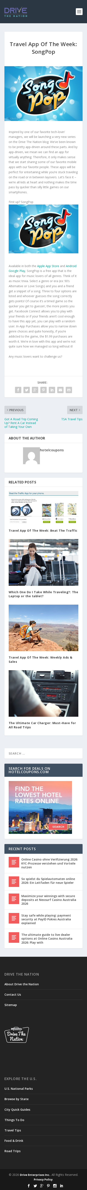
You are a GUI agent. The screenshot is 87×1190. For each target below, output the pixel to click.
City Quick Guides (17, 1110)
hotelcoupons (52, 450)
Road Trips (12, 1151)
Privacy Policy (43, 1179)
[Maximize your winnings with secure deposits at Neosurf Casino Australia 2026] (14, 899)
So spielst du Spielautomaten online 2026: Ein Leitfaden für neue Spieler (48, 881)
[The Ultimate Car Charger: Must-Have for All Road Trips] (44, 693)
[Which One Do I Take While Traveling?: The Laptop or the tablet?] (44, 562)
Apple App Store (48, 266)
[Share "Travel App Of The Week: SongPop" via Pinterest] (43, 390)
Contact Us (12, 994)
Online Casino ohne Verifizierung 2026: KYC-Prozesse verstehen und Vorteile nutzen (49, 863)
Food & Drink (13, 1141)
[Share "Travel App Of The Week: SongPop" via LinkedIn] (52, 390)
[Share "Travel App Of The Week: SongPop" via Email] (60, 390)
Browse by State (16, 1099)
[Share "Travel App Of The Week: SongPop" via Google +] (35, 390)
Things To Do (14, 1120)
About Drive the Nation (21, 984)
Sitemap (10, 1005)
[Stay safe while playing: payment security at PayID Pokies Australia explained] (14, 918)
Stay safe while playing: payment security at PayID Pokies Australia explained (46, 919)
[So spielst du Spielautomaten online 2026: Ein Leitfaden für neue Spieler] (14, 881)
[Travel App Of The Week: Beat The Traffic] (44, 507)
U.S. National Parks (18, 1089)
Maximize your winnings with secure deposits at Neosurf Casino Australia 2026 (48, 900)
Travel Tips (12, 1130)
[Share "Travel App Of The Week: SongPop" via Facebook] (18, 390)
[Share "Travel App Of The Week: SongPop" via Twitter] (26, 390)
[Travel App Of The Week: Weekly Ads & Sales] (44, 628)
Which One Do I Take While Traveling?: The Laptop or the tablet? (43, 594)
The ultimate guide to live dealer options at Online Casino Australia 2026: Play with (46, 938)
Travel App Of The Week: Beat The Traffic (43, 530)
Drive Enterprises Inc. (35, 1175)
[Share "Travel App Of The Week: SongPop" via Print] (69, 390)
